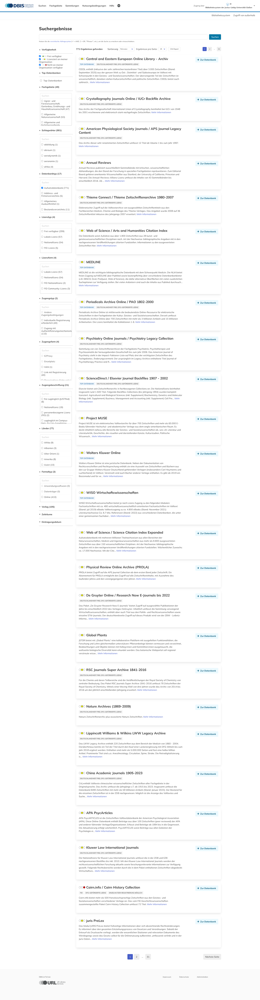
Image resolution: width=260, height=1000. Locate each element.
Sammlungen (72, 5)
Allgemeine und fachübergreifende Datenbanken (51, 125)
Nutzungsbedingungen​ (94, 5)
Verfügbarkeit (47, 49)
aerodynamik (52, 155)
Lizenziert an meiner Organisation (53, 60)
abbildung (51, 144)
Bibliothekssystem (221, 15)
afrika (48, 166)
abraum (49, 150)
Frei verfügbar (54, 56)
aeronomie (51, 161)
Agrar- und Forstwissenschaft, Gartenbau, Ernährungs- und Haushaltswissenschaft (55, 105)
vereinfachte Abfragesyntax (60, 41)
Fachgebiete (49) (49, 87)
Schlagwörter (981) (50, 130)
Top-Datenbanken (50, 73)
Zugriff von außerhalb (244, 15)
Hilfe (111, 5)
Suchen (42, 5)
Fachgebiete (55, 5)
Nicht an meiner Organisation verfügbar (51, 66)
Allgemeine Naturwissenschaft (53, 115)
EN (119, 5)
